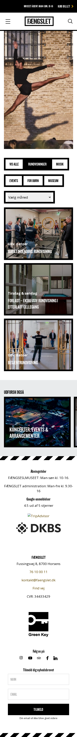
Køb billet (64, 6)
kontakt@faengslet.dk (38, 580)
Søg (66, 22)
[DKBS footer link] (38, 527)
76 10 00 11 (38, 572)
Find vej (39, 588)
